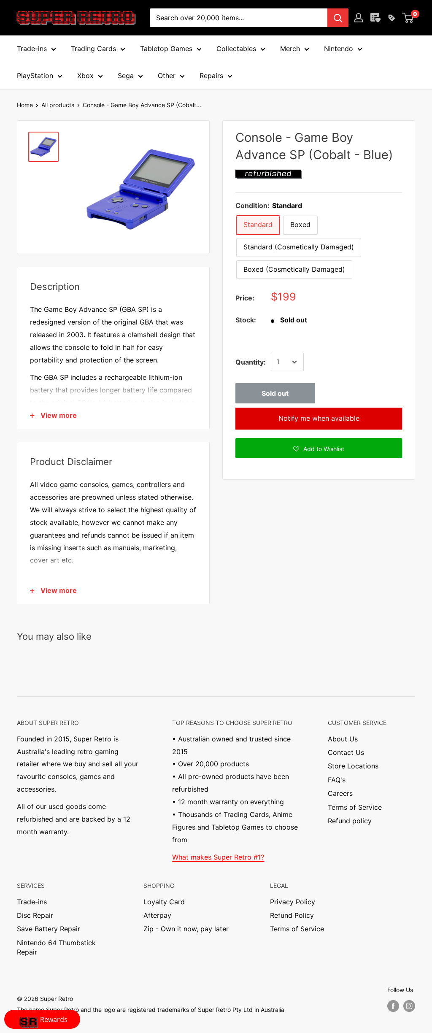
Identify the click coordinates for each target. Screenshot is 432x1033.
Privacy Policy (292, 902)
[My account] (358, 17)
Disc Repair (35, 915)
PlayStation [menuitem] (35, 75)
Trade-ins (32, 902)
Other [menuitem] (167, 75)
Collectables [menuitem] (236, 48)
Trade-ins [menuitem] (32, 48)
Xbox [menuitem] (85, 75)
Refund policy (350, 821)
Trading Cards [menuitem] (93, 48)
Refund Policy (292, 915)
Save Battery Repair (48, 929)
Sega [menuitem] (126, 75)
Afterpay (157, 915)
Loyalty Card (164, 902)
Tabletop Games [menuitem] (166, 48)
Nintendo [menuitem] (338, 48)
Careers (340, 793)
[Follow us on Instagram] (409, 1006)
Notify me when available (318, 418)
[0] (408, 18)
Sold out (275, 393)
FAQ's (337, 780)
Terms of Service (355, 807)
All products (57, 104)
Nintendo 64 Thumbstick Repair (56, 947)
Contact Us (346, 752)
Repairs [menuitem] (211, 75)
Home (25, 104)
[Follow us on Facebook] (393, 1006)
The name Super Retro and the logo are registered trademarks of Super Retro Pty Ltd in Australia (150, 1009)
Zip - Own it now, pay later (186, 929)
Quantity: (250, 362)
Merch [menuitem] (290, 48)
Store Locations (353, 766)
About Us (343, 739)
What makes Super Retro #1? (218, 857)
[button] (318, 448)
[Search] (337, 17)
